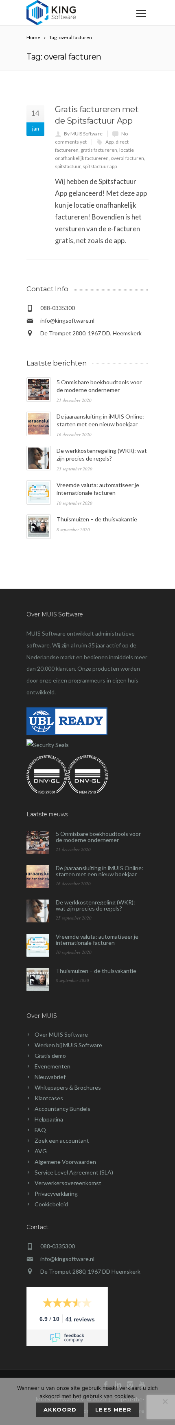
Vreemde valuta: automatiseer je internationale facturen (97, 939)
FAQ (40, 1129)
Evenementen (52, 1066)
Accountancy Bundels (62, 1108)
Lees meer (113, 1409)
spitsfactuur (68, 166)
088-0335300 (57, 1246)
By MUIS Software (83, 134)
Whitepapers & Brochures (68, 1087)
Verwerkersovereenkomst (68, 1182)
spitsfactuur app (100, 166)
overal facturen (127, 158)
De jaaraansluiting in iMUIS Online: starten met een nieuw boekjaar (99, 871)
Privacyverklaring (56, 1193)
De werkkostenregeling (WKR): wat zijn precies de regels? (95, 905)
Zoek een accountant (62, 1140)
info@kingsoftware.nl (67, 320)
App (109, 142)
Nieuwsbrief (50, 1076)
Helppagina (49, 1119)
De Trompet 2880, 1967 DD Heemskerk (90, 1271)
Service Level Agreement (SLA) (74, 1172)
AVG (41, 1151)
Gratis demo (50, 1055)
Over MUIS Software (61, 1034)
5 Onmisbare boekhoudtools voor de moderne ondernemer (98, 836)
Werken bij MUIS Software (68, 1045)
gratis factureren (99, 150)
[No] (165, 1401)
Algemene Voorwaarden (65, 1161)
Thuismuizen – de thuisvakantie (97, 519)
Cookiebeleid (51, 1204)
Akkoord (60, 1409)
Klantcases (49, 1098)
